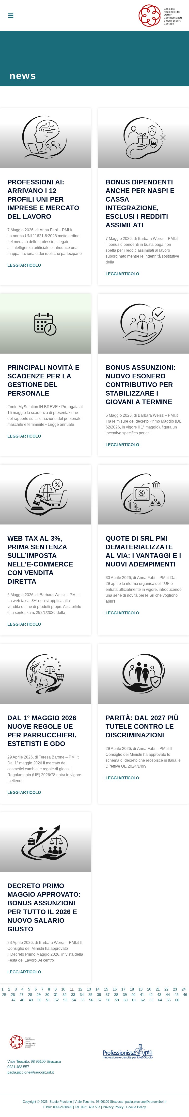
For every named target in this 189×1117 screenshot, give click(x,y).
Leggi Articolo (24, 265)
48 (22, 1000)
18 (132, 989)
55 (82, 1000)
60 (125, 1000)
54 (74, 1000)
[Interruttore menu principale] (10, 15)
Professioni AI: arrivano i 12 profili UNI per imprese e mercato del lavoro (43, 199)
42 (151, 995)
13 (89, 989)
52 (57, 1000)
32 (64, 995)
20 (149, 989)
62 (143, 1000)
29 (39, 995)
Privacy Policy (113, 1107)
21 (158, 989)
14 (97, 989)
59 (117, 1000)
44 (168, 995)
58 (108, 1000)
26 (13, 995)
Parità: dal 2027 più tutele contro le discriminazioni (142, 726)
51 (48, 1000)
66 (177, 1000)
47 (14, 1000)
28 (30, 995)
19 (140, 989)
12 (80, 989)
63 (151, 1000)
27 (21, 995)
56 (91, 1000)
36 (99, 995)
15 (106, 989)
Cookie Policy (136, 1107)
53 (65, 1000)
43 (159, 995)
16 (115, 989)
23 (175, 989)
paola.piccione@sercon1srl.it (30, 1072)
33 (73, 995)
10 (63, 989)
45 (176, 995)
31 (56, 995)
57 (100, 1000)
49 (31, 1000)
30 (47, 995)
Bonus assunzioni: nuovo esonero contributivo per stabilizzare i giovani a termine (141, 385)
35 (90, 995)
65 (169, 1000)
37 (108, 995)
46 (185, 995)
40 (133, 995)
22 (166, 989)
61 (134, 1000)
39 (125, 995)
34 (82, 995)
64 (160, 1000)
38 (116, 995)
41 (142, 995)
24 (184, 989)
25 (4, 995)
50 (39, 1000)
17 (123, 989)
